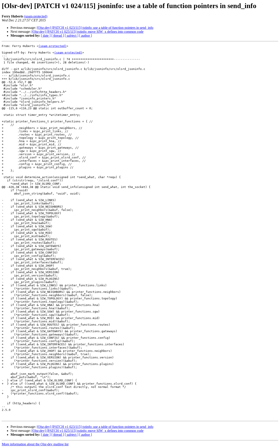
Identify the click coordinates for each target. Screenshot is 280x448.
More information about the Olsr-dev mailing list (35, 444)
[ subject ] (71, 35)
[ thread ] (57, 35)
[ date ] (46, 35)
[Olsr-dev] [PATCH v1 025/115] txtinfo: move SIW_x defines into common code (88, 31)
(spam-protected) (35, 16)
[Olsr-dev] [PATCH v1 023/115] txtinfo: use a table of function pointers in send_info (95, 28)
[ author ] (85, 35)
